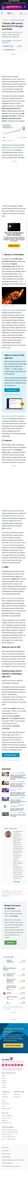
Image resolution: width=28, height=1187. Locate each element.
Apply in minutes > (14, 245)
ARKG (4, 111)
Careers (4, 1078)
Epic (3, 1099)
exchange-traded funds (17, 79)
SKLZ (18, 579)
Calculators (4, 1120)
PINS (4, 452)
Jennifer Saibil (21, 812)
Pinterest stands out (18, 516)
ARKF (3, 140)
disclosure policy (5, 896)
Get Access (5, 970)
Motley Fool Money (6, 1108)
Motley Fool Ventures (7, 1134)
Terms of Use (5, 1147)
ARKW (4, 121)
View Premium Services (13, 1045)
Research (4, 1080)
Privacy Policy (5, 1150)
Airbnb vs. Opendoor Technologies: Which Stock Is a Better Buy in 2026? (18, 801)
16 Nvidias (14, 916)
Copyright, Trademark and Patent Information (13, 1160)
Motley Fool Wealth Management (10, 1132)
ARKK (14, 116)
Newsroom (4, 1082)
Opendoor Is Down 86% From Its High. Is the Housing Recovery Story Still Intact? (17, 785)
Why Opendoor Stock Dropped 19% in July (18, 815)
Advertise (4, 1087)
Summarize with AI (9, 49)
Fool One (4, 1106)
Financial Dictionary (6, 1122)
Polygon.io (19, 1069)
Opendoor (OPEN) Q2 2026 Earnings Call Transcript (17, 809)
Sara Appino (21, 797)
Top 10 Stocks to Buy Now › (12, 7)
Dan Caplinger (8, 40)
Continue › (10, 942)
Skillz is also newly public (9, 598)
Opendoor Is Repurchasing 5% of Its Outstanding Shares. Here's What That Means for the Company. (18, 777)
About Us (4, 1075)
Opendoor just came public (10, 310)
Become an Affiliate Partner (8, 1139)
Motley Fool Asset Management (10, 1129)
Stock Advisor (5, 1096)
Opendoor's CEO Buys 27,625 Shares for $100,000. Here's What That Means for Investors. (18, 794)
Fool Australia (17, 1094)
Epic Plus (4, 1101)
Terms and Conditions (7, 1163)
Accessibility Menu (14, 1)
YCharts (10, 140)
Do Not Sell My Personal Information (11, 1166)
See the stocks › (12, 390)
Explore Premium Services (17, 20)
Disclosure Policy (6, 1153)
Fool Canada (17, 1096)
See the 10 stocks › (11, 755)
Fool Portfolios (5, 1103)
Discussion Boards (6, 1118)
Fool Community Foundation (9, 1136)
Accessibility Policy (6, 1157)
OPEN (13, 266)
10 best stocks (13, 380)
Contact (4, 1085)
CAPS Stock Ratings (7, 1115)
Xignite (13, 1069)
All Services (5, 1094)
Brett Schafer (21, 772)
